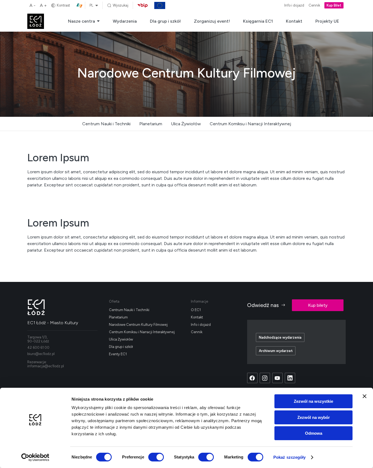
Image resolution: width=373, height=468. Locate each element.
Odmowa (313, 433)
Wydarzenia (125, 21)
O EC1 (196, 310)
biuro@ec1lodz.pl (41, 354)
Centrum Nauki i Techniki (106, 123)
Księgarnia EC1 (258, 21)
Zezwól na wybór (313, 417)
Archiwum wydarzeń (275, 351)
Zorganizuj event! (212, 21)
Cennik (314, 6)
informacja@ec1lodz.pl (45, 366)
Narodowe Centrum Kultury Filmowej (138, 325)
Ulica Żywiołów (186, 123)
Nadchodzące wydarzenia (280, 337)
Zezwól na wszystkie (313, 401)
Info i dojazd (294, 6)
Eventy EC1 (118, 354)
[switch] (156, 457)
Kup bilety (317, 305)
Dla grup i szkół (165, 21)
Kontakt (294, 21)
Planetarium (150, 123)
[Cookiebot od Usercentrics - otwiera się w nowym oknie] (35, 457)
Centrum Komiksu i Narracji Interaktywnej (250, 123)
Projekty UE (327, 21)
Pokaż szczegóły (289, 457)
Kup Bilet (334, 6)
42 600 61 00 (38, 347)
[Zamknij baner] (364, 396)
